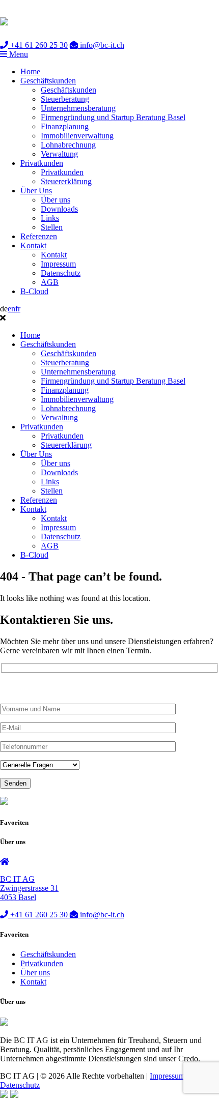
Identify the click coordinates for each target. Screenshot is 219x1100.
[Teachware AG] (4, 1095)
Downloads (59, 209)
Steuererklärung (66, 181)
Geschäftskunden (48, 80)
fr (17, 308)
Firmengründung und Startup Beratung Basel (113, 117)
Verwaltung (59, 154)
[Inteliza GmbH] (14, 1095)
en (11, 308)
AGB (50, 282)
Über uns (55, 199)
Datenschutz (60, 273)
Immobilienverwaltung (77, 135)
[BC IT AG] (4, 20)
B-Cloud (34, 291)
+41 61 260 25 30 (38, 45)
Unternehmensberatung (78, 108)
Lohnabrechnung (68, 144)
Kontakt (33, 245)
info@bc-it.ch (101, 45)
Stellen (52, 227)
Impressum (58, 263)
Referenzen (38, 236)
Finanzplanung (65, 126)
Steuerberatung (65, 99)
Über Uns (36, 190)
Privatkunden (41, 163)
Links (50, 218)
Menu (17, 54)
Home (30, 71)
